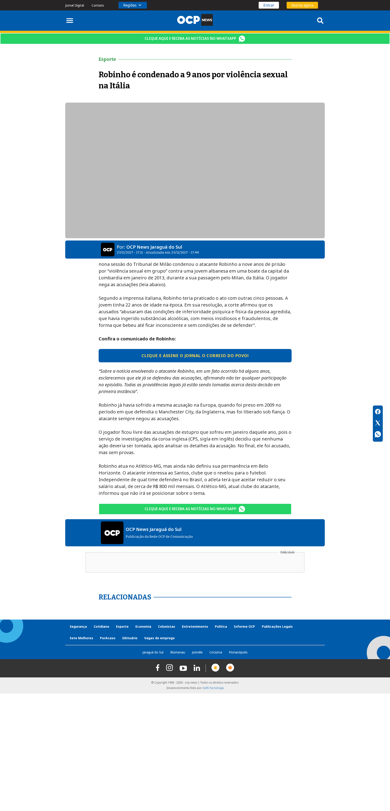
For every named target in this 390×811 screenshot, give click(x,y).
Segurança (78, 626)
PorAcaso (107, 638)
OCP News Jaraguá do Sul (154, 247)
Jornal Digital (74, 5)
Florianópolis (238, 652)
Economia (143, 626)
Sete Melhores (81, 638)
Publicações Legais (277, 626)
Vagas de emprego (159, 638)
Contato (98, 5)
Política (221, 626)
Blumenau (177, 652)
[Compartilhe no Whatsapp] (377, 435)
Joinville (197, 652)
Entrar (268, 5)
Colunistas (166, 626)
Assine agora (302, 5)
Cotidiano (101, 626)
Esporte (122, 626)
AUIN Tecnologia (213, 688)
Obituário (129, 638)
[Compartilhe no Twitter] (377, 424)
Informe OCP (244, 626)
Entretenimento (195, 626)
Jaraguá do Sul (152, 652)
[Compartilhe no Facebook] (377, 412)
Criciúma (215, 652)
